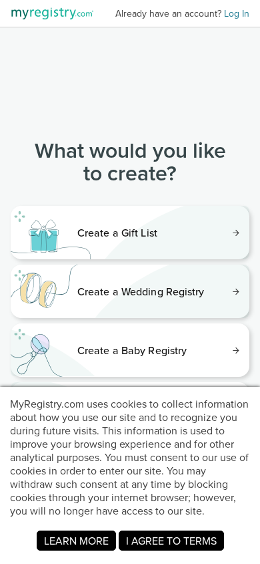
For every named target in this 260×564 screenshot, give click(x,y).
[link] (130, 232)
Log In (236, 13)
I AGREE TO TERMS (171, 540)
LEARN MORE (76, 540)
